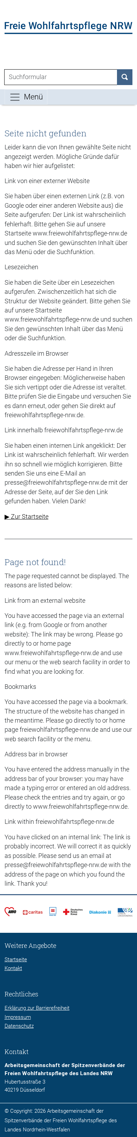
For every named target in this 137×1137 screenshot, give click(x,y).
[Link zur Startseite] (69, 27)
